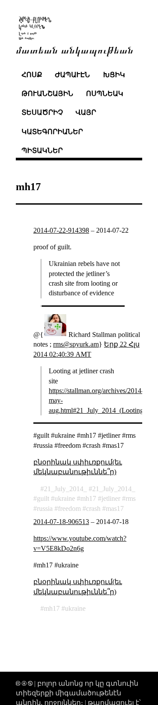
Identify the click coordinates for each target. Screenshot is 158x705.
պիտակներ (42, 150)
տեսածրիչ (42, 112)
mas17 (115, 508)
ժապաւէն (72, 74)
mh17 (88, 498)
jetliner (110, 498)
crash (93, 508)
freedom (69, 508)
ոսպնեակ (104, 93)
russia (45, 508)
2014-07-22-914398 (61, 230)
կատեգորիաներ (52, 131)
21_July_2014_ (65, 488)
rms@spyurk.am (76, 344)
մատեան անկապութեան (74, 49)
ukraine (64, 498)
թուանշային (47, 93)
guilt (43, 498)
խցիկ (114, 74)
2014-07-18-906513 (61, 521)
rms (131, 498)
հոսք (32, 74)
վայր (85, 112)
